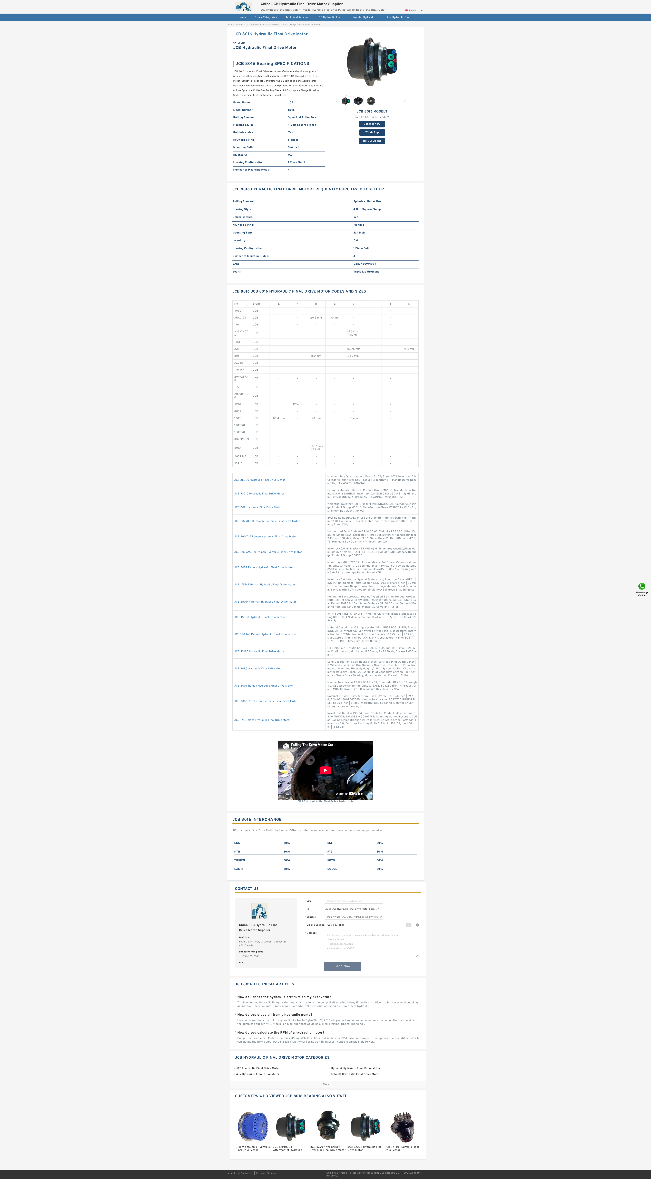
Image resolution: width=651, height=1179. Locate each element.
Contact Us (247, 1173)
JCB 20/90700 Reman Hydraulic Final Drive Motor (267, 521)
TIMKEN (239, 860)
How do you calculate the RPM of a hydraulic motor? (280, 1033)
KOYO (331, 860)
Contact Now (372, 124)
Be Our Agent (372, 141)
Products (241, 24)
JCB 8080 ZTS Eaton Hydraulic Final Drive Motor (266, 701)
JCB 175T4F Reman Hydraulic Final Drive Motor (264, 584)
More (326, 1084)
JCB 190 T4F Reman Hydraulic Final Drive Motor (265, 634)
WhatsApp (372, 132)
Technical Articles (297, 17)
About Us (233, 1173)
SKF (330, 843)
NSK (237, 843)
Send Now (342, 966)
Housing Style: (243, 125)
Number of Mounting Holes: (251, 170)
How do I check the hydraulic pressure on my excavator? (284, 997)
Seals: (236, 272)
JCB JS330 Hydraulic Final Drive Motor (259, 617)
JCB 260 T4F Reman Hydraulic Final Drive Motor (265, 536)
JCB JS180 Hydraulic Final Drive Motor (259, 651)
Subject (310, 917)
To (308, 909)
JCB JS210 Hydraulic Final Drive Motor (259, 493)
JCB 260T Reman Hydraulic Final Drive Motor (263, 686)
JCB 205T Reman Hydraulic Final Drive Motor (263, 567)
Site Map (260, 1173)
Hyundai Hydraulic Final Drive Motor (367, 17)
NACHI (238, 869)
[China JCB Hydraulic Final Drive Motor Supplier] (243, 5)
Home (242, 17)
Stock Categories (266, 17)
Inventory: (240, 155)
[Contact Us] (642, 589)
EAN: (235, 264)
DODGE (332, 869)
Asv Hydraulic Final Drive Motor (401, 17)
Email (308, 901)
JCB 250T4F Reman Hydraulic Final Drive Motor (265, 602)
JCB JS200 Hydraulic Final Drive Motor (259, 480)
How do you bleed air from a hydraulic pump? (274, 1015)
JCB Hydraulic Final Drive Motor (332, 17)
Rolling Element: (244, 117)
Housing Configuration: (248, 162)
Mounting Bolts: (243, 147)
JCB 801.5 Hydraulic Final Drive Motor (259, 668)
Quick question (315, 925)
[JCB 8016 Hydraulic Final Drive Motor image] (372, 62)
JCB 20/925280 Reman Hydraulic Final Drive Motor (268, 552)
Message (310, 933)
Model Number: (243, 110)
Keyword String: (244, 140)
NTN (237, 852)
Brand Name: (242, 102)
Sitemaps (272, 1173)
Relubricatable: (243, 132)
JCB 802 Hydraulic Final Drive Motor (258, 507)
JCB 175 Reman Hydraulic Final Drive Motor (262, 720)
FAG (329, 852)
